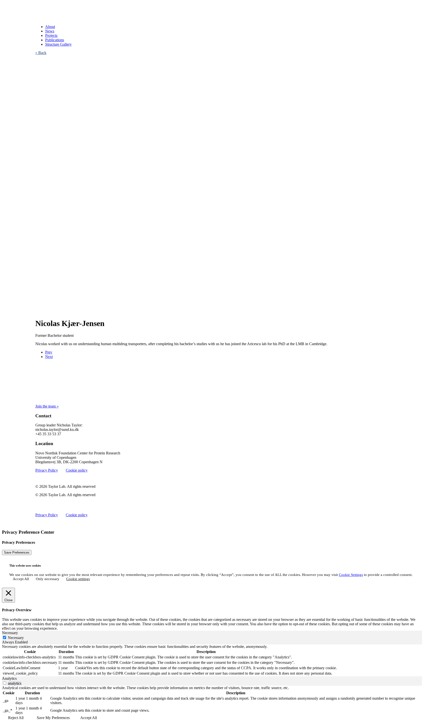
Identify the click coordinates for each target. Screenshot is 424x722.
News (49, 31)
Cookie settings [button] (78, 579)
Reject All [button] (16, 718)
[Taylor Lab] (212, 11)
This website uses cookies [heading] (25, 565)
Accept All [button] (21, 579)
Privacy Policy (46, 470)
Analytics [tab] (9, 678)
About (50, 27)
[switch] (4, 683)
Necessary (16, 638)
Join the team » (47, 406)
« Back (40, 53)
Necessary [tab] (10, 633)
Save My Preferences (53, 718)
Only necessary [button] (47, 579)
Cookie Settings (351, 575)
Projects (51, 35)
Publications (54, 40)
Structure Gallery (58, 44)
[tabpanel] (212, 660)
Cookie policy (77, 470)
